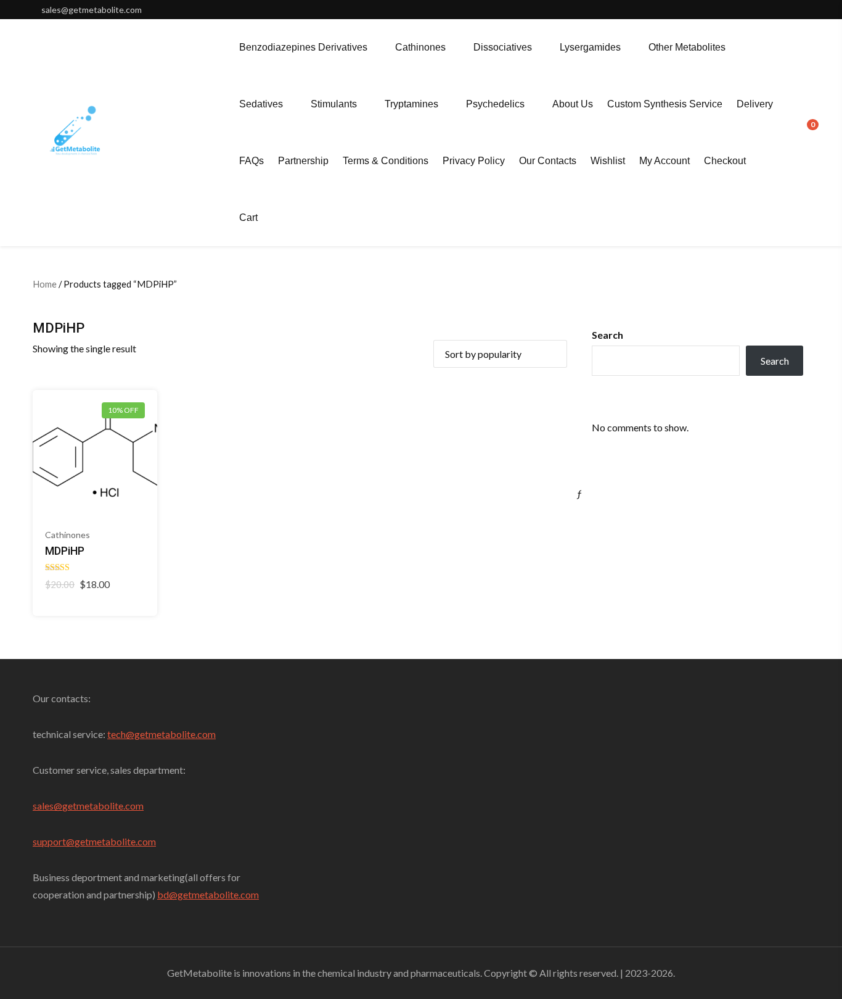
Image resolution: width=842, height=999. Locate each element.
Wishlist (608, 160)
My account (664, 160)
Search (607, 335)
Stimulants (334, 104)
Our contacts (547, 160)
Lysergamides (590, 47)
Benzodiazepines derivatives (303, 47)
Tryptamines (411, 104)
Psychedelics (495, 104)
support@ (54, 841)
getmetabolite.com (103, 805)
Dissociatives (502, 47)
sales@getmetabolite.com (91, 9)
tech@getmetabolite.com (161, 734)
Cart (248, 217)
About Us (572, 104)
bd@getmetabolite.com (208, 894)
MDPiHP (64, 550)
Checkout (725, 160)
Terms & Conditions (385, 160)
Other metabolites (687, 47)
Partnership (303, 160)
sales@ (47, 805)
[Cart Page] (804, 131)
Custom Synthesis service (664, 104)
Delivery (755, 104)
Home (45, 283)
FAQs (251, 160)
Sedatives (261, 104)
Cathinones (420, 47)
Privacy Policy (474, 160)
